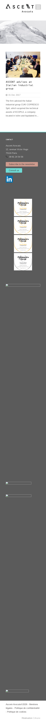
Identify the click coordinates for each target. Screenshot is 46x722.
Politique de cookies (16, 712)
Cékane (36, 718)
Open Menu (38, 6)
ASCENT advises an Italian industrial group (19, 85)
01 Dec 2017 (14, 95)
